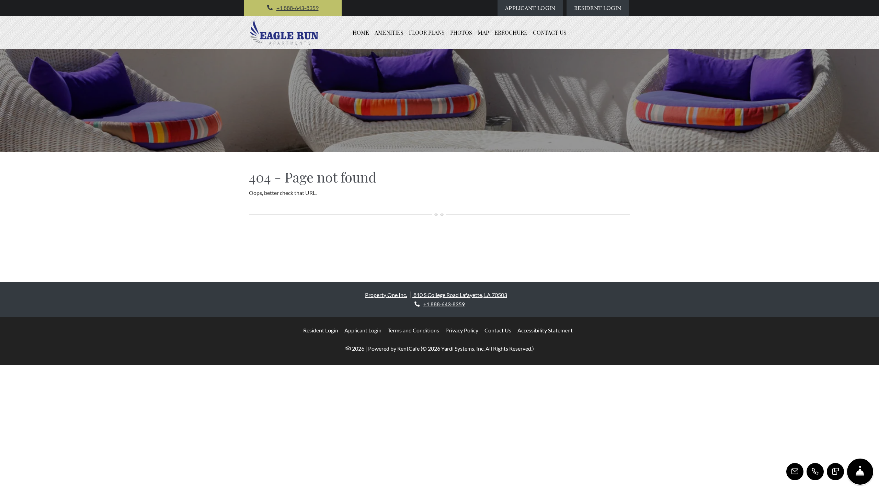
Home (361, 32)
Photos (461, 32)
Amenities (389, 32)
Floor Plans (427, 32)
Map (483, 32)
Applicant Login (534, 7)
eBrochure (510, 32)
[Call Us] (815, 471)
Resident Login (601, 7)
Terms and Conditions (413, 330)
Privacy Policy (461, 330)
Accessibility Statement (545, 330)
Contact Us (550, 32)
